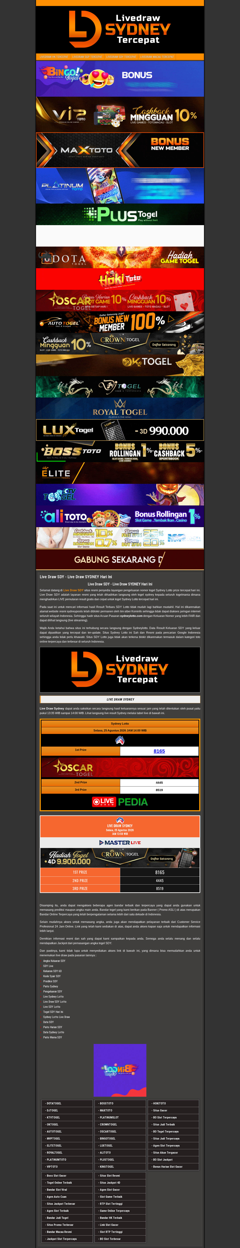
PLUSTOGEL (107, 1159)
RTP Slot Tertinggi (111, 1203)
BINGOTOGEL (107, 1138)
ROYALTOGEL (54, 1152)
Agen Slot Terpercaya (166, 1145)
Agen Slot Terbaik (58, 1210)
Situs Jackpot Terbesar (61, 1203)
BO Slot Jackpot (163, 1159)
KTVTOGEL (53, 1117)
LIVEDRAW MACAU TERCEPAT (157, 57)
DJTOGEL (52, 1110)
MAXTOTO (106, 1110)
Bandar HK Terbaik (111, 1218)
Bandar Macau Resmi (59, 1232)
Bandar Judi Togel (57, 1218)
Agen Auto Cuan (56, 1196)
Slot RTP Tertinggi (111, 1232)
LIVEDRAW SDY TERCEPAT (121, 57)
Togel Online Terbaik (59, 1182)
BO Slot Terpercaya (165, 1117)
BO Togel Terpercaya (166, 1131)
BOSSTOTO (106, 1103)
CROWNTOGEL (108, 1124)
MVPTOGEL (53, 1138)
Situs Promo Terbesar (60, 1225)
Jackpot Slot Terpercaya (62, 1239)
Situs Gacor (160, 1110)
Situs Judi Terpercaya (166, 1138)
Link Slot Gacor (109, 1225)
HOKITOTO (159, 1103)
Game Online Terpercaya (114, 1210)
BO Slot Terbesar (110, 1239)
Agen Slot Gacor (110, 1189)
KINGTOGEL (107, 1166)
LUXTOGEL (106, 1145)
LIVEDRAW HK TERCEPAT (54, 57)
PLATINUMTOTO (56, 1159)
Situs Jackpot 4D (110, 1182)
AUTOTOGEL (54, 1131)
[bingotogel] (120, 1070)
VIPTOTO (52, 1166)
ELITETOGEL (54, 1145)
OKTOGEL (52, 1124)
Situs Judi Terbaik (164, 1124)
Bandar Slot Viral (57, 1189)
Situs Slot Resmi (110, 1175)
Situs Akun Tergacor (165, 1152)
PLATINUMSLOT (109, 1117)
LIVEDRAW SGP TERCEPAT (87, 57)
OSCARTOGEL (108, 1131)
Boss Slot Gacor (56, 1175)
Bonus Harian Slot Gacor (168, 1166)
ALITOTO (105, 1152)
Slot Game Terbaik (111, 1196)
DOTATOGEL (54, 1103)
